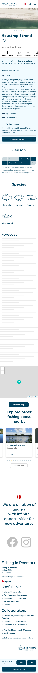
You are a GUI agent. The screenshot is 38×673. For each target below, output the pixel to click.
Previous (4, 18)
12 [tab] (30, 461)
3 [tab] (19, 31)
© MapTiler (34, 397)
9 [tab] (24, 461)
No (32, 663)
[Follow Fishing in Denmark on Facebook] (12, 542)
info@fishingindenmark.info (13, 577)
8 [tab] (22, 461)
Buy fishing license (17, 139)
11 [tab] (28, 461)
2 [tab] (16, 31)
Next (34, 18)
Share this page (19, 669)
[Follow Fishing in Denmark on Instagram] (26, 542)
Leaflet (29, 397)
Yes (21, 663)
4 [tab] (21, 31)
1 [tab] (14, 31)
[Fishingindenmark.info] (27, 648)
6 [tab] (17, 461)
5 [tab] (23, 31)
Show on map (18, 404)
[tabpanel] (19, 18)
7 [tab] (20, 461)
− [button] (3, 372)
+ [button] (3, 369)
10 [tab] (26, 461)
